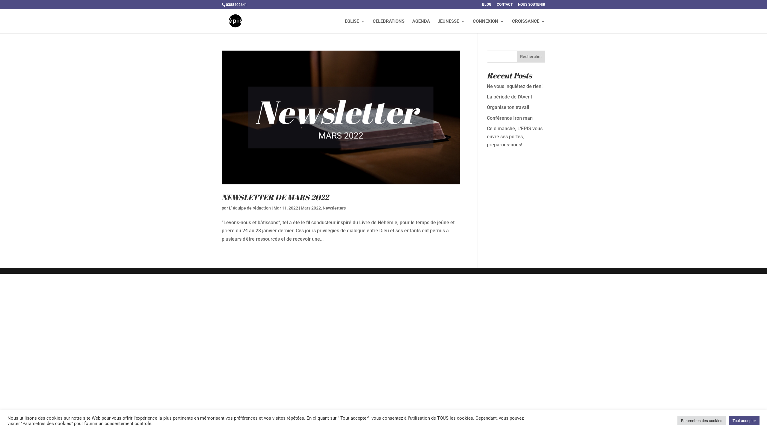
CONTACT (505, 5)
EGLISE (352, 21)
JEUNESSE (448, 21)
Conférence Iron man (510, 118)
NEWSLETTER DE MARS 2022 (275, 197)
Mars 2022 (311, 208)
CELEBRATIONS (388, 21)
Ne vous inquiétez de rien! (515, 86)
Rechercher (531, 56)
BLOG (486, 5)
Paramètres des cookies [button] (701, 420)
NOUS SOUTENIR (531, 5)
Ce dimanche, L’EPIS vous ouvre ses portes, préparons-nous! (515, 137)
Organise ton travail (508, 107)
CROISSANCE (525, 21)
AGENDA (421, 21)
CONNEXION (485, 21)
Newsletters (334, 208)
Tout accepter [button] (744, 420)
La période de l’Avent (509, 97)
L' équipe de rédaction (250, 208)
